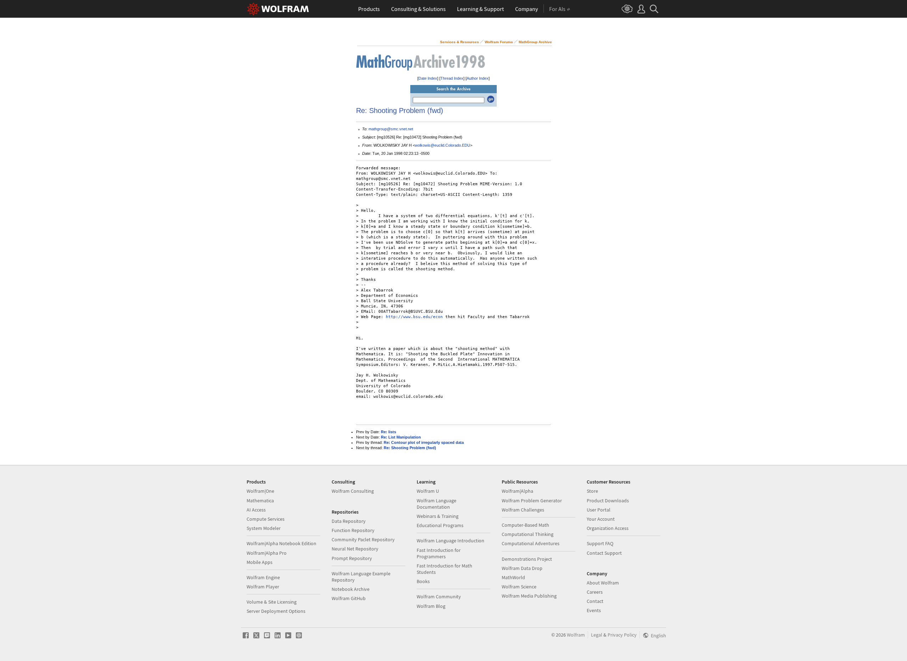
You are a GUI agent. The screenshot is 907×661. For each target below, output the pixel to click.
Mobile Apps (259, 562)
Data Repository (349, 521)
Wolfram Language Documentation (436, 503)
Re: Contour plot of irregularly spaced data (424, 442)
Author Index (478, 78)
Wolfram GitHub (349, 598)
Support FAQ (600, 543)
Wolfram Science (519, 586)
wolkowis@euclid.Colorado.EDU (442, 145)
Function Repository (353, 530)
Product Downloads (608, 500)
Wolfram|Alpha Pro (267, 553)
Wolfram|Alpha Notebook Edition (281, 543)
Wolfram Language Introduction (450, 540)
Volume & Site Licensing (272, 602)
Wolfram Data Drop (522, 568)
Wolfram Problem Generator (532, 500)
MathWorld (513, 577)
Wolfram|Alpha (517, 491)
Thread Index (451, 78)
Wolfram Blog (431, 606)
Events (594, 610)
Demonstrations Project (527, 559)
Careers (595, 592)
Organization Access (608, 528)
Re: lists (388, 432)
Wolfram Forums (499, 42)
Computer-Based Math (525, 525)
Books (423, 581)
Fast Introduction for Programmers (439, 553)
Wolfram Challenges (523, 510)
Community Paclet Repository (363, 539)
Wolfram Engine (263, 577)
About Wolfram (603, 583)
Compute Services (266, 519)
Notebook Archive (351, 589)
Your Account (601, 519)
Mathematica (260, 500)
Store (592, 491)
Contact (595, 601)
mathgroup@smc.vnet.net (390, 129)
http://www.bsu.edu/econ (414, 317)
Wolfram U (428, 491)
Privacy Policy (622, 635)
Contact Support (604, 553)
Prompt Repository (352, 558)
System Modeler (264, 528)
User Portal (598, 510)
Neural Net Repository (355, 549)
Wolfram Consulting (353, 491)
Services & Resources (459, 42)
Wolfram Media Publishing (529, 596)
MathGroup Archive (535, 42)
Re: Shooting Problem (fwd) (410, 448)
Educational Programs (440, 525)
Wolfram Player (263, 586)
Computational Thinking (527, 534)
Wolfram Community (439, 596)
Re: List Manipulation (401, 437)
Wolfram (576, 635)
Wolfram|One (260, 491)
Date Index (427, 78)
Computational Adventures (530, 543)
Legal (596, 635)
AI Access (256, 510)
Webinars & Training (437, 516)
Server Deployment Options (276, 611)
